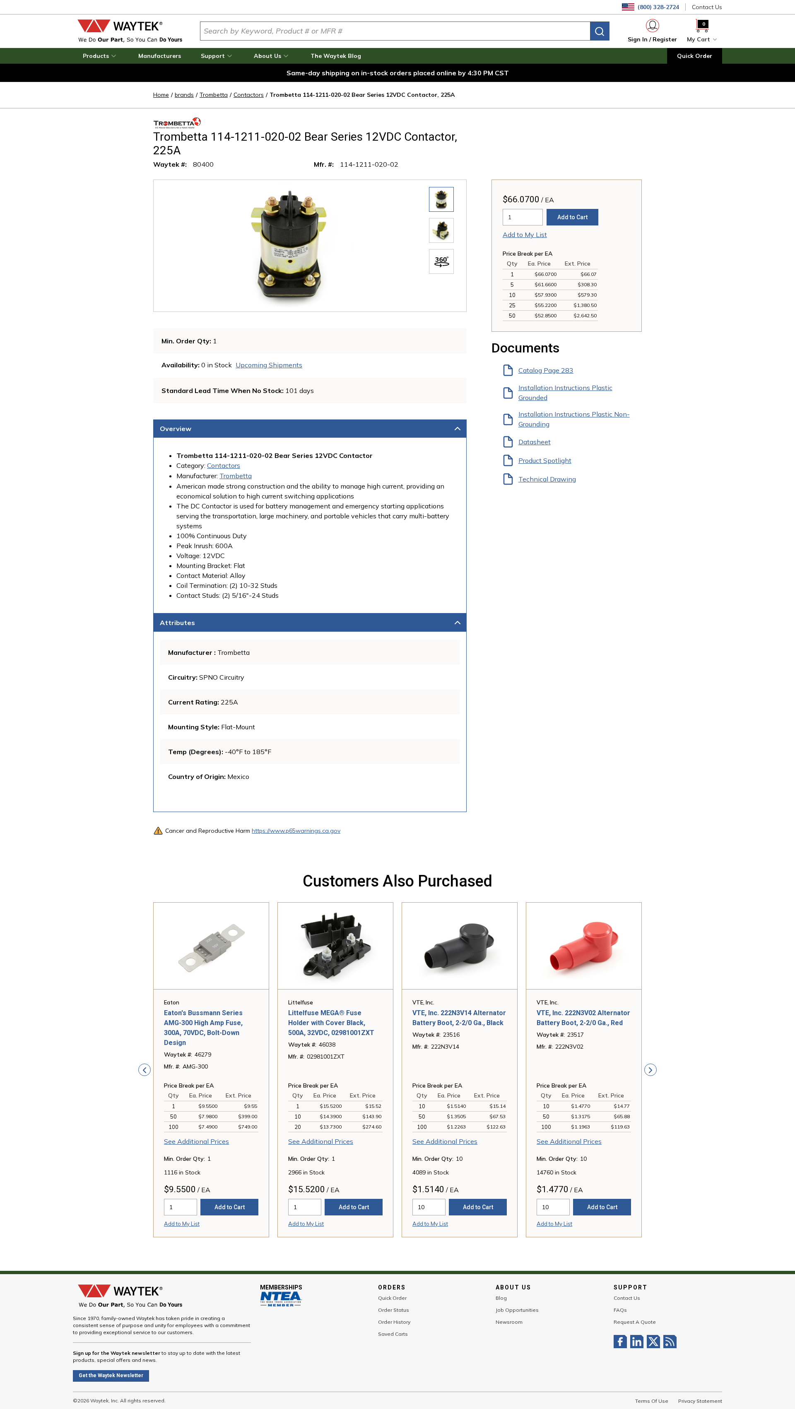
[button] (100, 56)
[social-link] (622, 1341)
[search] (599, 31)
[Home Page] (130, 31)
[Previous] (144, 1070)
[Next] (650, 1070)
